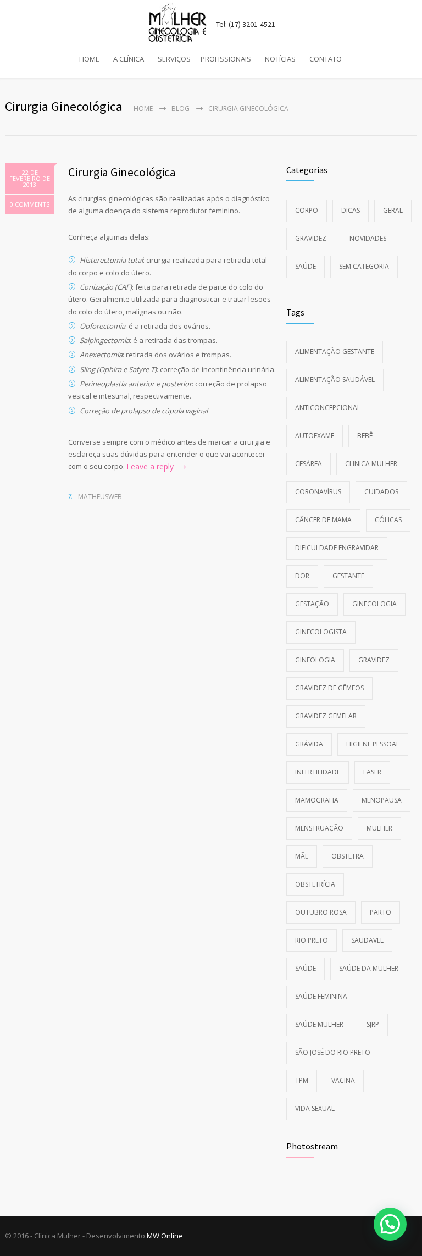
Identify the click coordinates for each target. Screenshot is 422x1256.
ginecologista (321, 632)
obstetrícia (315, 884)
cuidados (381, 491)
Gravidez (310, 238)
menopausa (382, 800)
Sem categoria (364, 266)
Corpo (306, 210)
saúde (305, 968)
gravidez (374, 660)
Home (143, 108)
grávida (309, 744)
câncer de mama (323, 519)
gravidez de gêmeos (329, 688)
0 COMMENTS (29, 204)
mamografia (316, 800)
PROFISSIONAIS (226, 59)
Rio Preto (311, 940)
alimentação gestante (334, 351)
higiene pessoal (372, 744)
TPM (301, 1080)
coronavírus (318, 491)
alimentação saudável (335, 379)
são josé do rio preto (332, 1052)
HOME (89, 59)
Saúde (305, 266)
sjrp (373, 1024)
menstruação (319, 828)
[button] (390, 1224)
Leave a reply (150, 466)
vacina (343, 1080)
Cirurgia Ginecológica (122, 172)
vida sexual (315, 1108)
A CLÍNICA (128, 59)
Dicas (350, 210)
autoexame (314, 435)
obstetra (347, 856)
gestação (312, 603)
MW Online (165, 1236)
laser (372, 772)
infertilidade (317, 772)
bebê (365, 435)
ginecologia (374, 603)
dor (302, 575)
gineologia (315, 660)
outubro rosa (321, 912)
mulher (379, 828)
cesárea (308, 463)
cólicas (388, 519)
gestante (348, 575)
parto (380, 912)
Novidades (367, 238)
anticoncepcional (327, 407)
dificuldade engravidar (337, 547)
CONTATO (325, 59)
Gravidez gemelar (326, 716)
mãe (301, 856)
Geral (393, 210)
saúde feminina (321, 996)
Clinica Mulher (371, 463)
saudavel (367, 940)
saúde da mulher (368, 968)
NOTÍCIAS (280, 59)
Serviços (174, 59)
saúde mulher (319, 1024)
